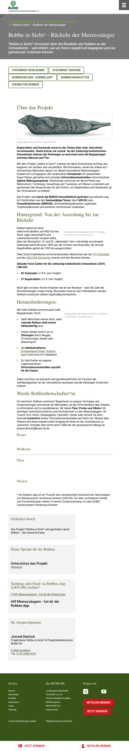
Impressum (13, 702)
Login (11, 705)
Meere (72, 21)
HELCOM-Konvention (38, 257)
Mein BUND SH (53, 705)
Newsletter (13, 694)
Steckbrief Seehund (66, 70)
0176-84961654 (26, 653)
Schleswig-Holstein (19, 21)
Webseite (16, 567)
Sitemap (12, 709)
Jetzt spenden (34, 745)
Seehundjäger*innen (33, 351)
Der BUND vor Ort (54, 694)
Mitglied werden (99, 745)
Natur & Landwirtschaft (50, 21)
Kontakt (12, 698)
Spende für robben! (25, 84)
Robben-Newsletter (75, 77)
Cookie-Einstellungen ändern (22, 721)
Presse (11, 690)
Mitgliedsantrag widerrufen (59, 721)
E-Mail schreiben (20, 650)
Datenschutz (52, 709)
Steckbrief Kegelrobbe (28, 70)
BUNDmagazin (53, 702)
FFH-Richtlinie (101, 254)
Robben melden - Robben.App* (32, 77)
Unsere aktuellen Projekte (58, 698)
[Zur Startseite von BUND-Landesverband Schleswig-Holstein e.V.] (13, 5)
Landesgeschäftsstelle (57, 690)
